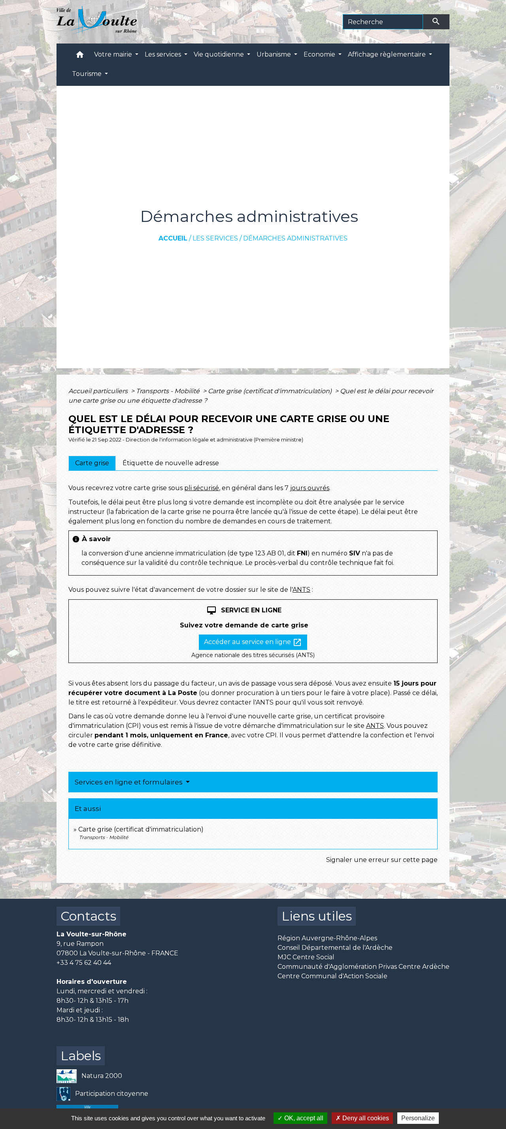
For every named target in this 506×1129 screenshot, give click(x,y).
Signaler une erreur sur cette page (382, 860)
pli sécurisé (201, 488)
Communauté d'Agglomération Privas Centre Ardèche (363, 966)
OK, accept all (303, 1118)
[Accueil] (97, 22)
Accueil (173, 238)
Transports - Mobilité (168, 391)
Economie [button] (320, 54)
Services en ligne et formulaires (129, 782)
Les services (215, 238)
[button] (80, 56)
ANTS (301, 589)
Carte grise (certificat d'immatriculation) (270, 391)
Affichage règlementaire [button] (387, 54)
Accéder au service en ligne (253, 642)
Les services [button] (164, 54)
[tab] (92, 463)
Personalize (418, 1118)
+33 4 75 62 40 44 (84, 962)
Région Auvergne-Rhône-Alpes (327, 938)
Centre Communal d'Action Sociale (332, 976)
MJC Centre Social (306, 957)
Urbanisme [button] (275, 54)
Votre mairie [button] (114, 54)
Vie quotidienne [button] (219, 54)
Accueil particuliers (98, 391)
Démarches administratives (295, 238)
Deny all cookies (365, 1118)
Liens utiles (316, 916)
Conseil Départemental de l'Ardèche (335, 947)
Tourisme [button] (87, 74)
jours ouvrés (309, 488)
